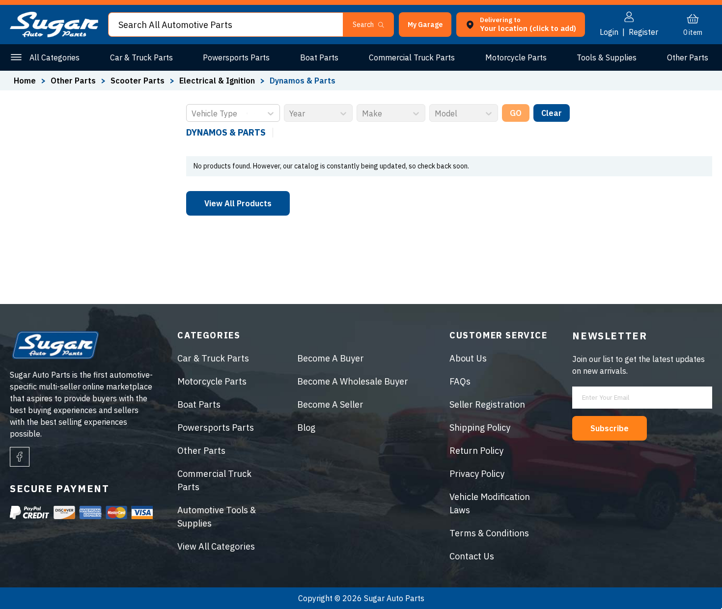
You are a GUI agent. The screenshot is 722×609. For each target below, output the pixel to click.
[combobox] (193, 113)
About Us (468, 358)
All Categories (54, 57)
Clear (551, 113)
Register (643, 32)
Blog (306, 427)
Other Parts (687, 57)
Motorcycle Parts (516, 57)
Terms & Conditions (489, 533)
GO (516, 113)
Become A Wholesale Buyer (352, 381)
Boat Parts (319, 57)
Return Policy (476, 450)
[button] (721, 605)
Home (25, 80)
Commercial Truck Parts (412, 57)
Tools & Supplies (607, 57)
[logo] (54, 34)
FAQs (460, 381)
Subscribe (609, 428)
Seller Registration (487, 404)
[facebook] (19, 457)
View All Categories (216, 546)
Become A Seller (330, 404)
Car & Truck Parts (141, 57)
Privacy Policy (476, 473)
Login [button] (609, 32)
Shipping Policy (479, 427)
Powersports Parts (236, 57)
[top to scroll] (693, 580)
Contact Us (471, 556)
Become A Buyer (330, 358)
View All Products (238, 203)
